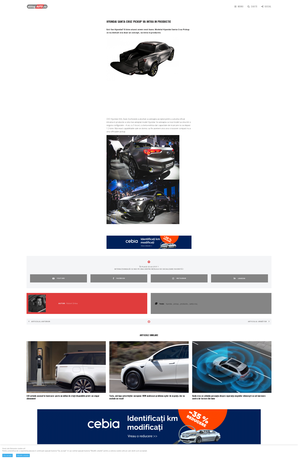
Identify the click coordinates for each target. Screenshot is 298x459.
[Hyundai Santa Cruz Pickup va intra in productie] (143, 58)
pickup (176, 304)
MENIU (241, 6)
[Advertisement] (149, 99)
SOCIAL (268, 6)
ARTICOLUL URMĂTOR (257, 321)
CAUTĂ (254, 6)
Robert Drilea (72, 303)
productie (184, 304)
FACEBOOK (120, 278)
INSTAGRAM (181, 278)
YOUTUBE (61, 278)
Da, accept (7, 455)
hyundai (169, 304)
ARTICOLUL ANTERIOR (40, 321)
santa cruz (193, 304)
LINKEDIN (241, 278)
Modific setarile (23, 455)
